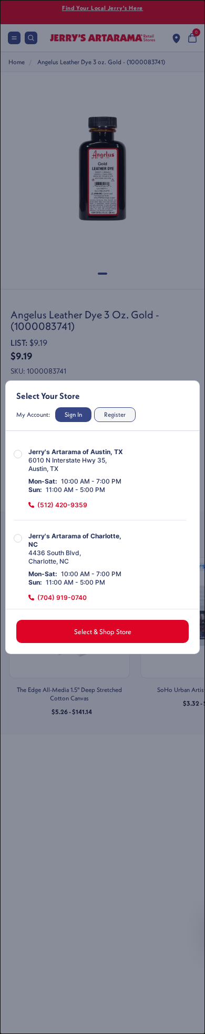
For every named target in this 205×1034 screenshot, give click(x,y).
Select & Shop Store (102, 631)
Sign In (73, 414)
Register (115, 414)
